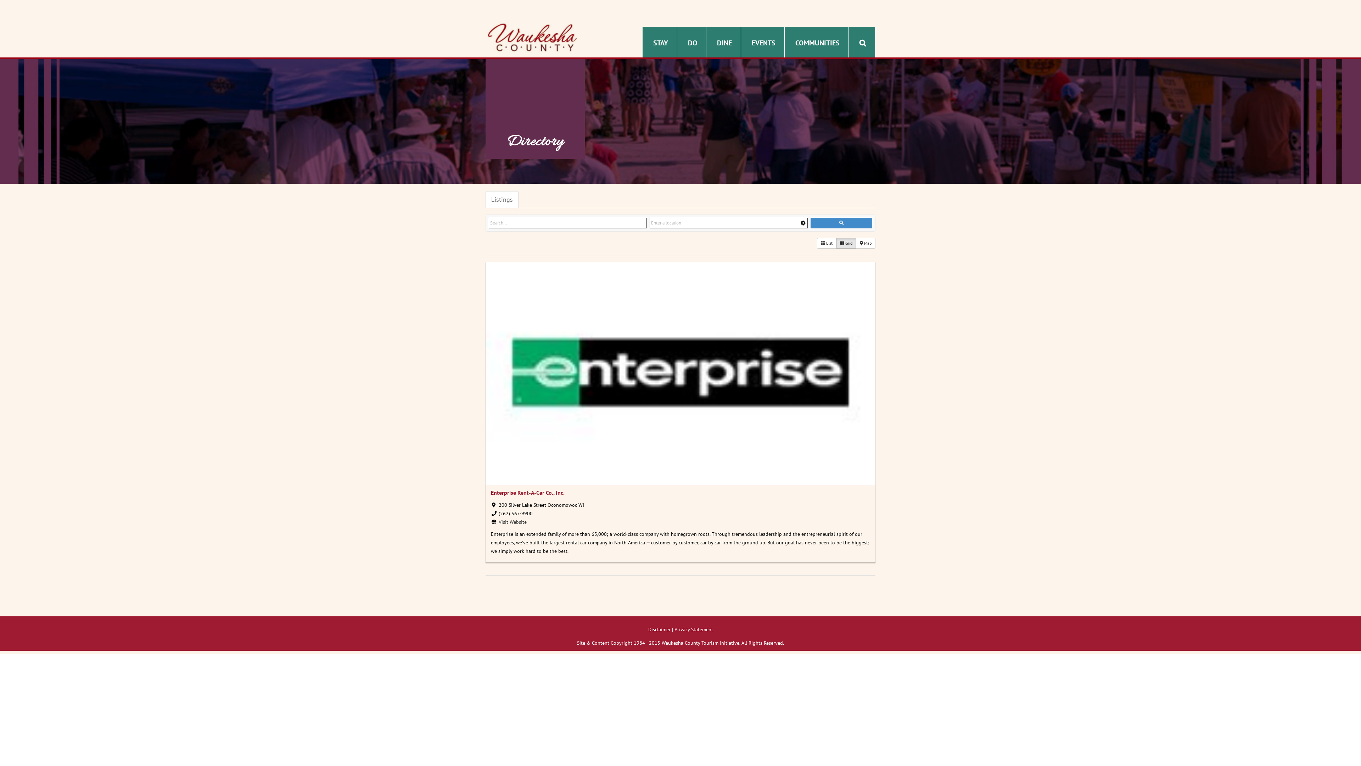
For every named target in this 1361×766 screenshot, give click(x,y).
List (829, 243)
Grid (848, 243)
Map (867, 243)
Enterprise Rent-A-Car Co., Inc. (528, 492)
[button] (862, 42)
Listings (502, 199)
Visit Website (513, 522)
